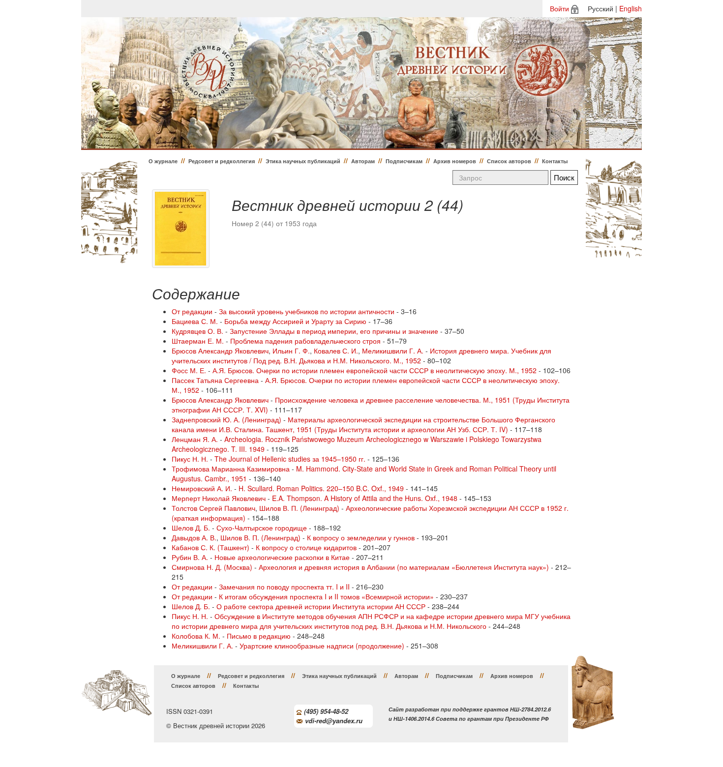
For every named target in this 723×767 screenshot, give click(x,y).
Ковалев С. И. (336, 350)
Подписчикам (404, 161)
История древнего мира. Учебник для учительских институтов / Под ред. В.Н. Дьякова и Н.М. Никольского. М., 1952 (361, 355)
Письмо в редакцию (259, 636)
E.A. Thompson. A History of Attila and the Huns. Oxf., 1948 (364, 498)
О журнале (163, 161)
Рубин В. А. (190, 557)
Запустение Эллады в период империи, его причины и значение (334, 331)
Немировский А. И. (202, 488)
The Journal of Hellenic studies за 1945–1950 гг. (289, 459)
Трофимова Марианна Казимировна (231, 468)
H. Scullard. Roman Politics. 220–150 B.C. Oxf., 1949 (321, 488)
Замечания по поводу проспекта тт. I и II (284, 586)
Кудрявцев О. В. (197, 331)
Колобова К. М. (196, 636)
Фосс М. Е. (189, 370)
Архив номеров (454, 161)
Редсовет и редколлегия (221, 161)
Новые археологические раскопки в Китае (282, 557)
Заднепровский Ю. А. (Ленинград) (226, 419)
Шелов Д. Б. (191, 527)
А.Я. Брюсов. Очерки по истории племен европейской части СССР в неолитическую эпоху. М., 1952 (374, 370)
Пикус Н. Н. (190, 459)
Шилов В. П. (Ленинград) (299, 508)
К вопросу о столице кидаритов (306, 547)
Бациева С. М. (195, 321)
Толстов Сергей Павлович (213, 508)
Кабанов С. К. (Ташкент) (210, 547)
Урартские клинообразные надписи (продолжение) (322, 645)
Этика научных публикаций (303, 161)
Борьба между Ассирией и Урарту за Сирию (295, 321)
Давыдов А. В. (194, 537)
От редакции (192, 311)
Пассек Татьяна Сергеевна (215, 380)
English (630, 8)
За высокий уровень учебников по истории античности (306, 311)
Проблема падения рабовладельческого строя (305, 341)
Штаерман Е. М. (198, 341)
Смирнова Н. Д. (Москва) (212, 567)
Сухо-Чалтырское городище (261, 527)
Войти (559, 8)
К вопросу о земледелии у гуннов (361, 537)
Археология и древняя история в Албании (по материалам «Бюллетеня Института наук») (404, 567)
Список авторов (509, 161)
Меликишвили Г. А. (392, 350)
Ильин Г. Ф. (291, 350)
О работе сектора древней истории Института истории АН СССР (320, 606)
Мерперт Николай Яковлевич (219, 498)
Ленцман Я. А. (195, 439)
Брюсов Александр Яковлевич (220, 350)
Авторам (363, 161)
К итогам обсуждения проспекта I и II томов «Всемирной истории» (326, 596)
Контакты (555, 161)
